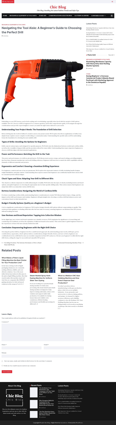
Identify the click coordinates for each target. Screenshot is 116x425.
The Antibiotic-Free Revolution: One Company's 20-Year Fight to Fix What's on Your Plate (47, 391)
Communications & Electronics (60, 15)
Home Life (42, 15)
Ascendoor (63, 423)
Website (4, 353)
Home (5, 15)
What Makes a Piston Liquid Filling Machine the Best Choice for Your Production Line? (14, 260)
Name (4, 345)
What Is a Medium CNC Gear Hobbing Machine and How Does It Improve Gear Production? (69, 279)
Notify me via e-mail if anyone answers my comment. (20, 366)
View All (110, 55)
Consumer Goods (97, 16)
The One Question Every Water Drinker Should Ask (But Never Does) (47, 413)
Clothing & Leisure (81, 15)
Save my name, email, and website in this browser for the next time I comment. (28, 361)
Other (88, 74)
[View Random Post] (112, 1)
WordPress (79, 423)
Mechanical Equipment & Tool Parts (23, 15)
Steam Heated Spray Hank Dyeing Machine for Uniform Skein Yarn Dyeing (41, 278)
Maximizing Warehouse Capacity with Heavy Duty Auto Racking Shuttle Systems (98, 64)
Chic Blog (58, 7)
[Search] (111, 15)
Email (46, 345)
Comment (5, 322)
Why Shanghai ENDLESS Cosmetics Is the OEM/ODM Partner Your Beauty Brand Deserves (46, 403)
